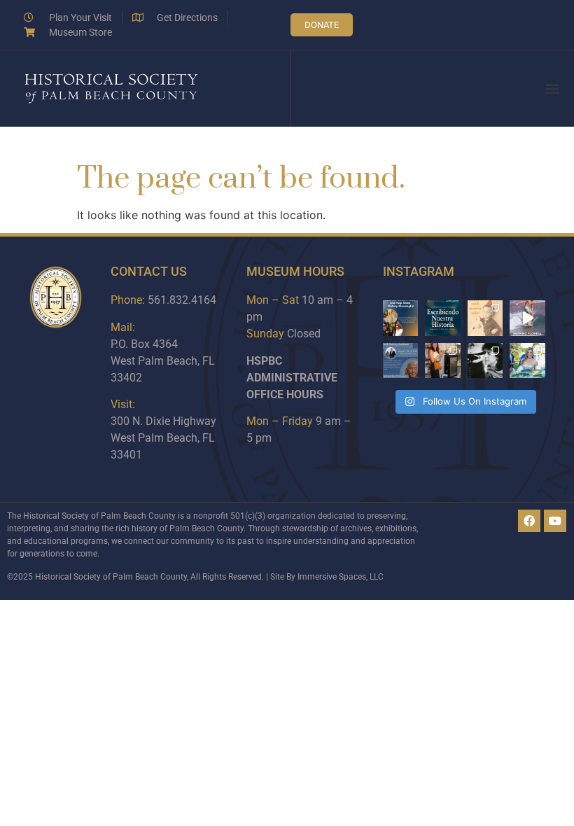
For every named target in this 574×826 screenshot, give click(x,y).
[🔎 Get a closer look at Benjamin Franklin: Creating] (401, 361)
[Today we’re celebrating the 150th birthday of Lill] (485, 318)
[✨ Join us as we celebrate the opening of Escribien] (443, 318)
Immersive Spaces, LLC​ (341, 577)
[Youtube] (555, 521)
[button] (552, 88)
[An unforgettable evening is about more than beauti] (527, 361)
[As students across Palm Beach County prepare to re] (485, 361)
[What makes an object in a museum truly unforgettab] (527, 318)
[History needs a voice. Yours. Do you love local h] (401, 318)
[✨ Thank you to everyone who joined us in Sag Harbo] (443, 361)
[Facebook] (529, 521)
